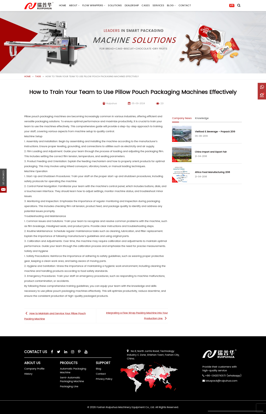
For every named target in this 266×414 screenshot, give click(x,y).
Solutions (115, 5)
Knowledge (202, 118)
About (73, 5)
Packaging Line (69, 386)
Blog (170, 5)
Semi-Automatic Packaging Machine (72, 379)
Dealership (132, 5)
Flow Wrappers (92, 5)
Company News (182, 118)
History (28, 374)
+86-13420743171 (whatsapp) (223, 376)
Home (62, 5)
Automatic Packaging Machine (73, 371)
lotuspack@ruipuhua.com (221, 381)
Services (158, 5)
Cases (146, 5)
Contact (185, 5)
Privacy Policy (104, 379)
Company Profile (34, 369)
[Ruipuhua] (38, 5)
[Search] (239, 5)
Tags (38, 76)
